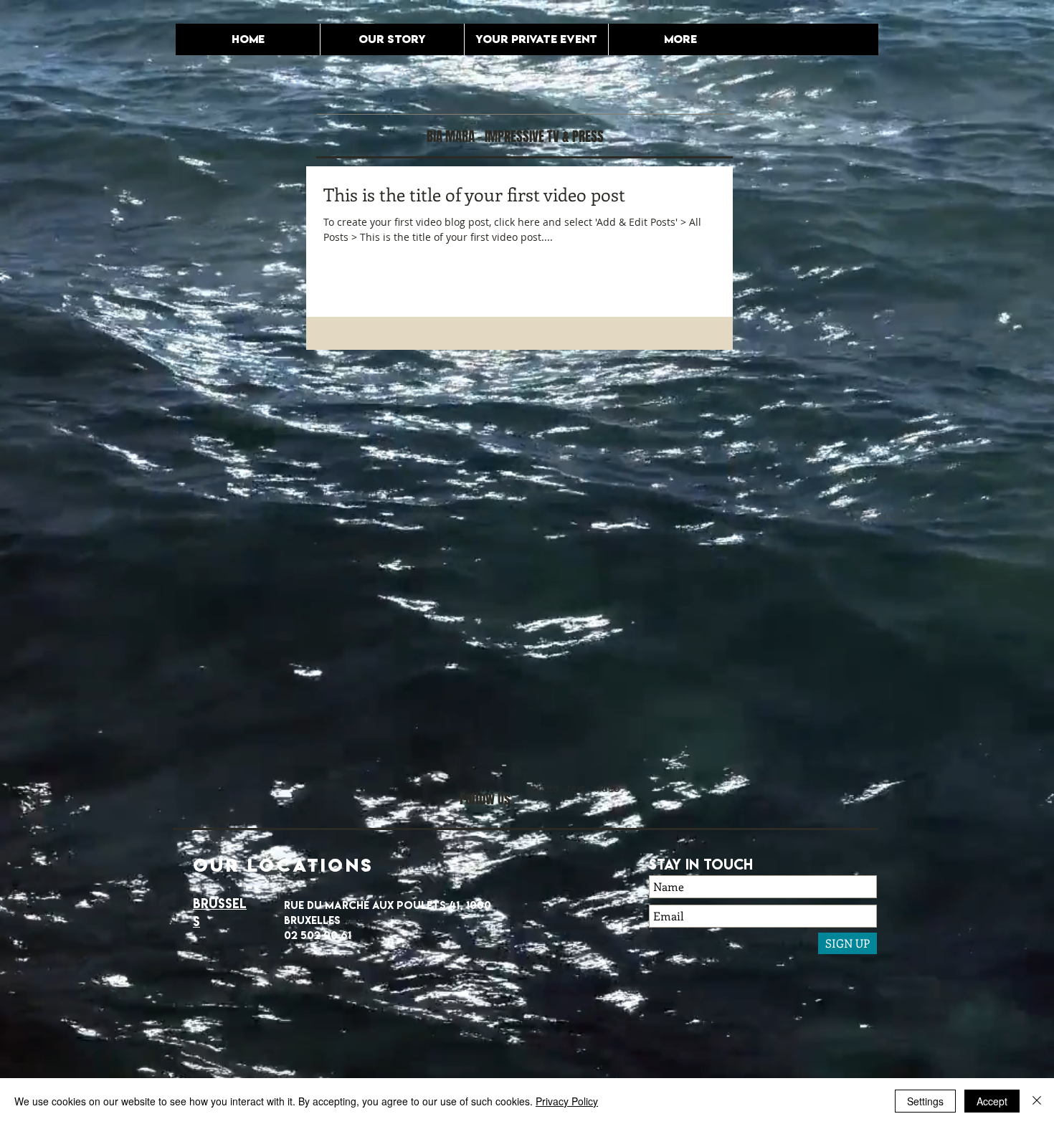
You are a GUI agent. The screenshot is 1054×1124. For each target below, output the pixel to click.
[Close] (1036, 1101)
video (606, 788)
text (576, 788)
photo (545, 788)
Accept (992, 1101)
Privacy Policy (567, 1101)
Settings (925, 1101)
